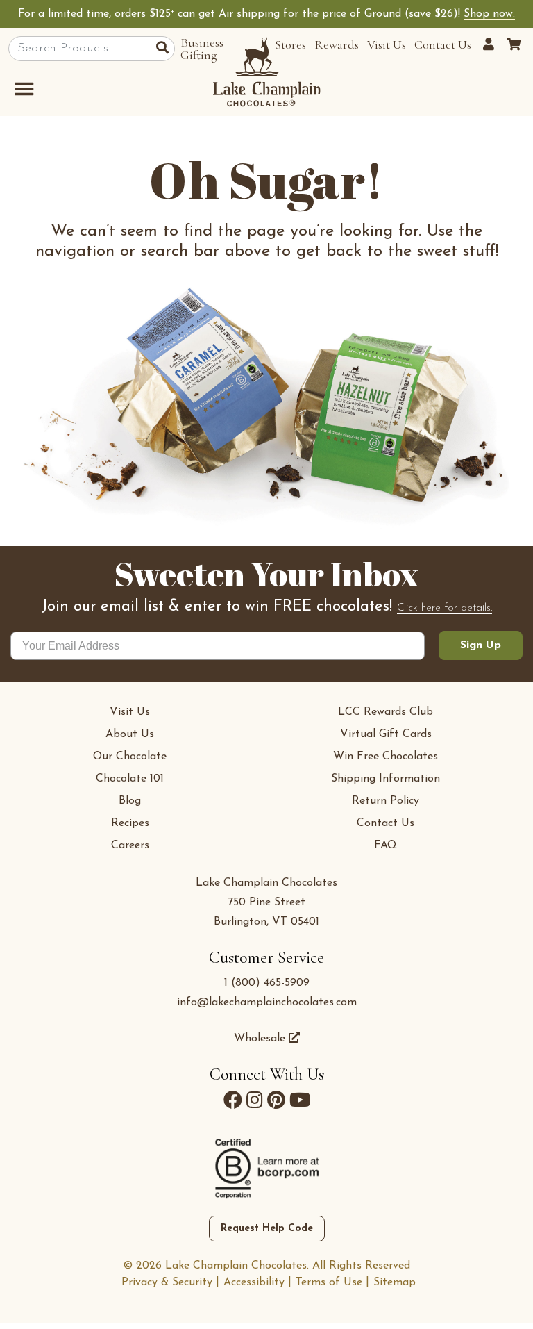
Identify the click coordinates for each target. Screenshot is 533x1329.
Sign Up (480, 645)
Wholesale (261, 1038)
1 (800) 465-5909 (267, 983)
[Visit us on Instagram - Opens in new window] (254, 1100)
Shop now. (489, 13)
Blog (130, 801)
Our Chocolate (130, 756)
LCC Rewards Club (385, 712)
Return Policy (385, 801)
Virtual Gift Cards (386, 734)
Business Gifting (201, 48)
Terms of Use (329, 1282)
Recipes (130, 823)
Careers (130, 845)
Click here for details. (444, 608)
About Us (129, 734)
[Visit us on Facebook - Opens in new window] (232, 1100)
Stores (290, 44)
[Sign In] (490, 44)
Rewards (336, 44)
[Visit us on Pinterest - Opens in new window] (276, 1100)
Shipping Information (385, 778)
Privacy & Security (166, 1282)
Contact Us (442, 44)
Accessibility (254, 1282)
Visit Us (386, 44)
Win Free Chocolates (385, 756)
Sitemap (394, 1282)
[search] (165, 49)
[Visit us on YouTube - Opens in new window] (299, 1100)
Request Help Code (267, 1228)
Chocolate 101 (130, 778)
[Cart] (513, 44)
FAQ (385, 845)
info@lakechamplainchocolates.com (267, 1002)
